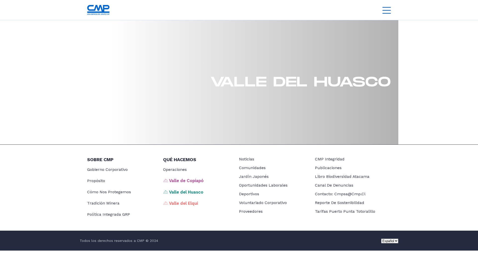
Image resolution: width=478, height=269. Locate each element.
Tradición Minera (103, 203)
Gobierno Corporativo (107, 169)
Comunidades (252, 167)
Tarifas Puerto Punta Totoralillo (345, 211)
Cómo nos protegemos (109, 192)
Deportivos (249, 194)
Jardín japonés (254, 176)
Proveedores (251, 211)
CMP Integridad (330, 159)
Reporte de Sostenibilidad (339, 202)
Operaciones (175, 169)
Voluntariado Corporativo (263, 202)
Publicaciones (328, 167)
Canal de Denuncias (334, 185)
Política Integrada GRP (108, 214)
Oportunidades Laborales (263, 185)
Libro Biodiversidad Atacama (342, 176)
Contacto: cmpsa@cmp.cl (340, 194)
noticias (246, 159)
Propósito (96, 180)
